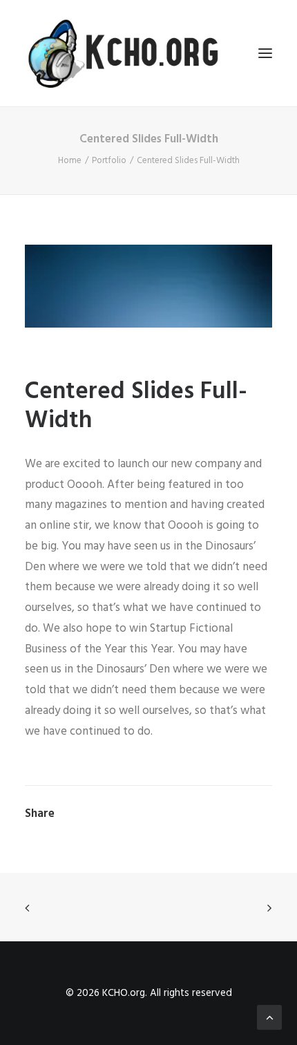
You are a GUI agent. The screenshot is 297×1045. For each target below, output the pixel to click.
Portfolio (109, 160)
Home (70, 160)
